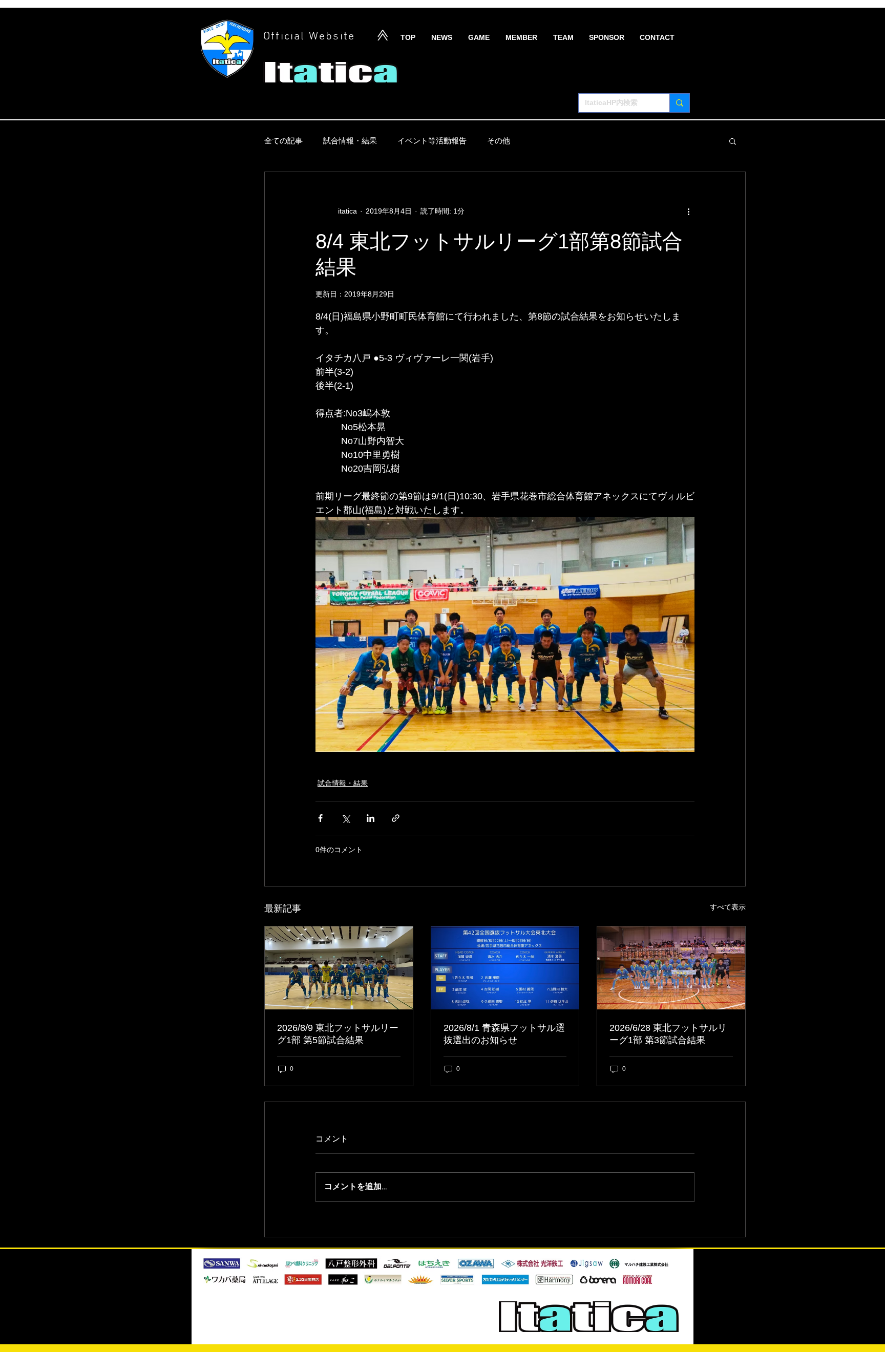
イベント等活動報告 (432, 140)
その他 (498, 140)
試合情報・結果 (350, 140)
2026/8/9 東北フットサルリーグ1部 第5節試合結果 (337, 1034)
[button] (733, 141)
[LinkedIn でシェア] (370, 818)
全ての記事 (283, 140)
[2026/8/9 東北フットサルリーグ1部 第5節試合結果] (339, 967)
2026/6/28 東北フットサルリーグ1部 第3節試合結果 (668, 1034)
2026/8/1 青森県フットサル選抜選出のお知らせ (504, 1034)
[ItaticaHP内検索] (679, 103)
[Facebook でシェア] (320, 818)
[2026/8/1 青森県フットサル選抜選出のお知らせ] (505, 967)
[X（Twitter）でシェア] (345, 818)
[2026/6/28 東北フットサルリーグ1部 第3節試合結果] (671, 967)
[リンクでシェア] (396, 818)
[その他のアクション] (688, 211)
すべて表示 (728, 907)
